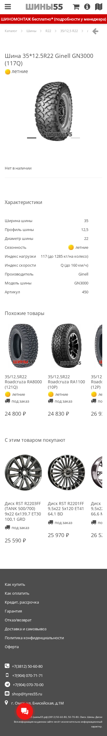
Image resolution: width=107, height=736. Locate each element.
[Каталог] (8, 7)
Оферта (12, 646)
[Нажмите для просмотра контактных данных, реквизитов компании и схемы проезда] (101, 7)
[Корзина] (78, 7)
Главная (44, 7)
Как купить (15, 584)
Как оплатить (17, 593)
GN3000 (81, 283)
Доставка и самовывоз (25, 628)
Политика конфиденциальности (34, 637)
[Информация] (89, 7)
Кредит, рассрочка (22, 602)
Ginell (83, 274)
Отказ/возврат (18, 620)
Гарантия (13, 611)
